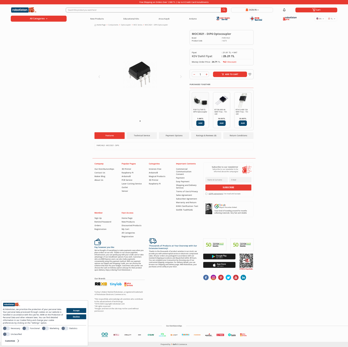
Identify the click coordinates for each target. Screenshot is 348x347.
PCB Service (127, 180)
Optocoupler (126, 25)
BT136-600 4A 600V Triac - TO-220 (221, 112)
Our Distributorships (104, 169)
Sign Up (98, 218)
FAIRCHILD (226, 38)
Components (113, 25)
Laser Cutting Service (132, 183)
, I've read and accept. (225, 194)
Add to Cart (231, 74)
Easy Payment (182, 181)
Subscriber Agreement (186, 198)
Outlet (125, 187)
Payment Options (174, 135)
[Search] (224, 10)
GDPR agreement (216, 193)
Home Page (101, 25)
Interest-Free (155, 169)
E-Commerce (182, 344)
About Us (98, 180)
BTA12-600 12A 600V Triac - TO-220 (242, 112)
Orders (97, 225)
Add (200, 123)
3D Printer (126, 169)
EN (320, 18)
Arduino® (126, 176)
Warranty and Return (186, 202)
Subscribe (228, 187)
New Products (97, 19)
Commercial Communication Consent (183, 171)
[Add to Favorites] (249, 74)
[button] (140, 121)
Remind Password (102, 221)
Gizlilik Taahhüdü (184, 209)
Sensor (125, 191)
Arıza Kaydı (164, 19)
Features (109, 135)
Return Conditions (238, 135)
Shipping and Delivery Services (186, 186)
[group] (140, 74)
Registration (100, 229)
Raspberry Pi (127, 172)
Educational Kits (131, 19)
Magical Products (157, 176)
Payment (180, 177)
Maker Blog (99, 176)
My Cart (125, 229)
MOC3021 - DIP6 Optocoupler (156, 25)
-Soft (174, 344)
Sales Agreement (184, 195)
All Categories (128, 232)
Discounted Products (131, 225)
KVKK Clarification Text (187, 206)
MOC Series (137, 25)
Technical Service (142, 135)
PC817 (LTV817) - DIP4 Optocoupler (200, 111)
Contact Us (99, 172)
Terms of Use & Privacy (187, 191)
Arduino (193, 19)
